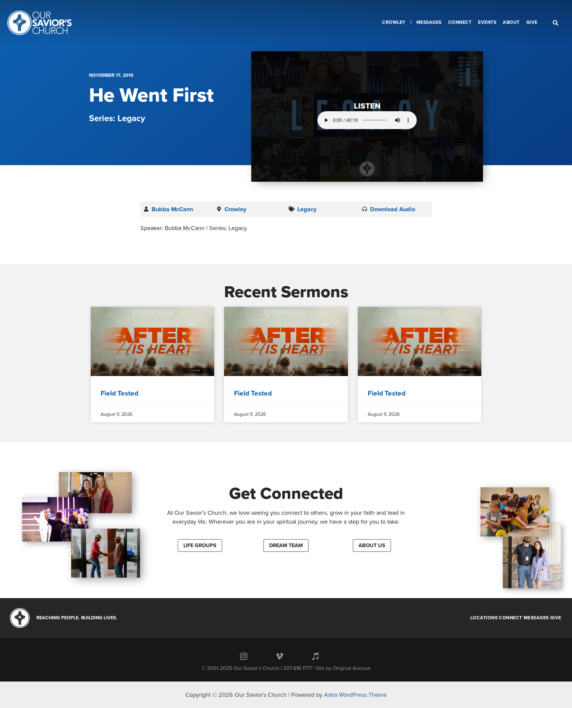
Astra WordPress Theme (355, 694)
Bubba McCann (172, 209)
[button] (200, 545)
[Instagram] (243, 656)
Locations (484, 618)
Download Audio (392, 209)
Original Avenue (352, 668)
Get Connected (286, 493)
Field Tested (119, 393)
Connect (510, 618)
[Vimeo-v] (279, 656)
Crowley (235, 209)
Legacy (306, 209)
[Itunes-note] (315, 656)
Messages (536, 618)
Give (555, 618)
